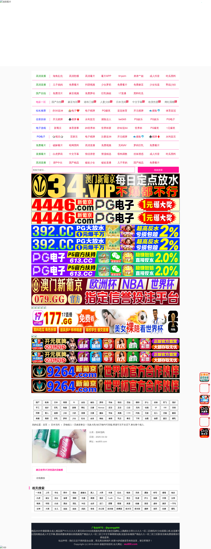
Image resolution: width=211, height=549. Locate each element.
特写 (155, 493)
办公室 (101, 509)
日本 (56, 402)
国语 (146, 503)
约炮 (137, 413)
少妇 (65, 413)
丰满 (110, 493)
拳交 (128, 418)
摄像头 (83, 493)
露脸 (146, 493)
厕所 (164, 503)
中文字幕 (137, 102)
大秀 (101, 493)
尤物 (165, 413)
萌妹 (74, 493)
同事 (38, 413)
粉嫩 (137, 503)
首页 (45, 424)
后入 (156, 413)
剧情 (74, 408)
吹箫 (164, 509)
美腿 (38, 418)
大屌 (47, 509)
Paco (119, 498)
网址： (92, 441)
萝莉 (101, 402)
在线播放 (40, 477)
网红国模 (170, 102)
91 (74, 402)
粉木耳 (128, 509)
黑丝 (65, 503)
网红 (83, 408)
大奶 (74, 413)
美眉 (128, 503)
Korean (101, 408)
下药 (137, 418)
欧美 (47, 402)
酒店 (101, 498)
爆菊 (164, 493)
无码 (137, 408)
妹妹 (74, 509)
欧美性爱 (153, 102)
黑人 (92, 493)
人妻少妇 (105, 102)
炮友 (173, 493)
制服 (65, 408)
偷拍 (92, 402)
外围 (164, 498)
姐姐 (65, 509)
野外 (65, 493)
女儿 (56, 509)
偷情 (110, 418)
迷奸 (47, 408)
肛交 (110, 408)
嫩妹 (101, 413)
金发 (92, 418)
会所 (92, 503)
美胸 (119, 413)
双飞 (165, 402)
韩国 (65, 402)
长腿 (83, 498)
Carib (110, 498)
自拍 (83, 402)
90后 (83, 503)
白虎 (38, 498)
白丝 (56, 503)
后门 (101, 503)
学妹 (110, 402)
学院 (47, 503)
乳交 (119, 418)
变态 (128, 498)
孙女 (56, 498)
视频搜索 (158, 169)
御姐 (101, 418)
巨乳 (56, 408)
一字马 (173, 503)
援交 (165, 418)
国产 (38, 402)
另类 (174, 408)
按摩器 (119, 509)
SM (165, 408)
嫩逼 (174, 413)
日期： (92, 436)
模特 (137, 402)
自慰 (147, 418)
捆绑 (146, 509)
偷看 (65, 498)
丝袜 (156, 402)
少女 (74, 418)
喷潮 (119, 503)
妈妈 (83, 509)
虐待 (155, 503)
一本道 (38, 493)
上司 (47, 493)
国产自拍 (56, 102)
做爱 (156, 418)
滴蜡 (74, 498)
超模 (56, 413)
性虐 (137, 498)
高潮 (92, 498)
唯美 (128, 493)
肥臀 (110, 503)
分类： (92, 432)
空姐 (128, 402)
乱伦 (83, 418)
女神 (173, 498)
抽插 (155, 498)
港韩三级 (89, 102)
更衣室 (137, 509)
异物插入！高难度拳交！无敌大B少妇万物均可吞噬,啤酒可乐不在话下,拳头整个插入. (103, 424)
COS (129, 413)
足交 (119, 408)
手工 (38, 408)
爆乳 (174, 418)
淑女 (47, 498)
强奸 (174, 402)
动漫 (147, 408)
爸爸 (92, 509)
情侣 (119, 402)
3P (156, 408)
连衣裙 (110, 509)
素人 (47, 413)
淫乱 (74, 503)
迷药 (155, 509)
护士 (147, 402)
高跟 (47, 418)
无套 (147, 413)
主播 (92, 408)
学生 (56, 493)
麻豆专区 (73, 102)
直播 (83, 413)
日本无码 (121, 102)
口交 (128, 408)
